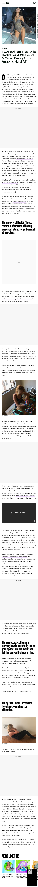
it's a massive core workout (19, 431)
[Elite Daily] (5, 3)
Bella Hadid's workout (21, 99)
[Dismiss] (35, 870)
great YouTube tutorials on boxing (15, 493)
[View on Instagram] (19, 262)
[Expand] (29, 870)
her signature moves (19, 201)
